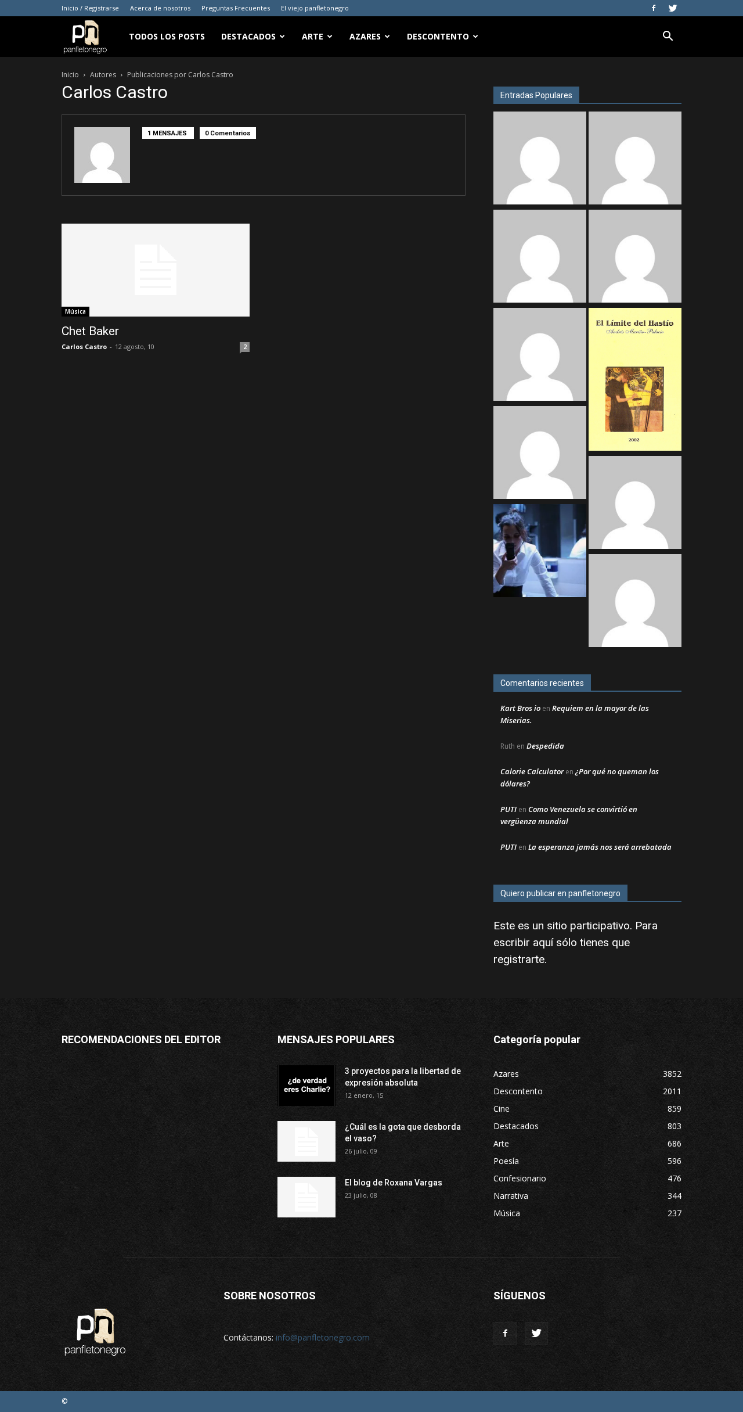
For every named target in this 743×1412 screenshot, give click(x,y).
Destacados (248, 36)
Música (75, 311)
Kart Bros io (520, 708)
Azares (365, 36)
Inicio (70, 75)
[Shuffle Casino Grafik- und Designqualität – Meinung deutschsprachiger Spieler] (539, 258)
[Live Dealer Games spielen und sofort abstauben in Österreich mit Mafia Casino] (539, 454)
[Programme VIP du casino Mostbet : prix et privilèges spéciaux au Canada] (539, 159)
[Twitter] (672, 8)
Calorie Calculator (532, 771)
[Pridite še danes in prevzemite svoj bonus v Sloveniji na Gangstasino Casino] (635, 159)
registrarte (518, 959)
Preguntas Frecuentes (235, 7)
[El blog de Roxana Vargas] (306, 1197)
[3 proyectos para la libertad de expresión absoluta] (306, 1085)
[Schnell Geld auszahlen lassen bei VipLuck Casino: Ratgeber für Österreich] (635, 602)
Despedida (545, 746)
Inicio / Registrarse (90, 7)
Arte (312, 36)
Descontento (438, 36)
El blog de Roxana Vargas (393, 1182)
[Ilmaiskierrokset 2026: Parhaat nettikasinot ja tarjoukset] (635, 504)
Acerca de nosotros (160, 7)
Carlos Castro (84, 346)
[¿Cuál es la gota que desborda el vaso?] (306, 1141)
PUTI (508, 809)
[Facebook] (653, 8)
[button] (667, 37)
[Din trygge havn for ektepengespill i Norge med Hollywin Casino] (635, 258)
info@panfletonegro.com (323, 1337)
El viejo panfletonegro (315, 7)
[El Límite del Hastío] (635, 381)
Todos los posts (167, 36)
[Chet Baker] (156, 270)
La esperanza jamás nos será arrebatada (600, 847)
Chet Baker (90, 331)
